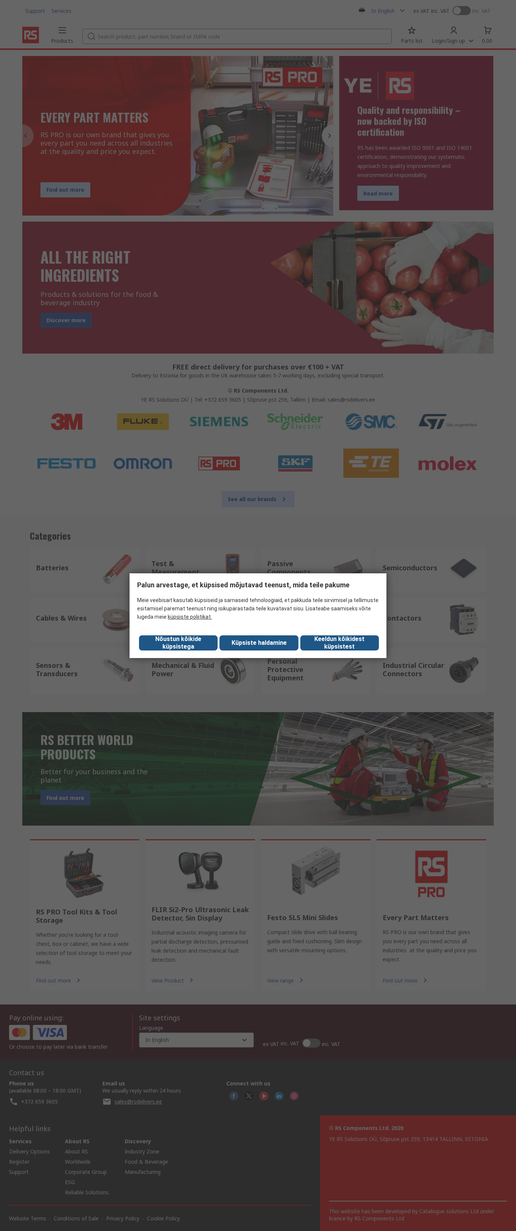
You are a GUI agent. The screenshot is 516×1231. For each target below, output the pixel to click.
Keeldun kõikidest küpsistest (339, 642)
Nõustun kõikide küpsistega (178, 642)
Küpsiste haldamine (259, 642)
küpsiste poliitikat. (190, 617)
